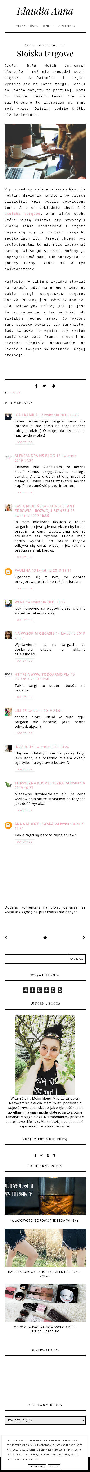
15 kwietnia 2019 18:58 (45, 676)
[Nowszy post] (6, 937)
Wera (20, 602)
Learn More (37, 1467)
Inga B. (21, 747)
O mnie (48, 25)
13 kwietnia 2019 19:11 (52, 570)
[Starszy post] (84, 937)
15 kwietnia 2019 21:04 (42, 710)
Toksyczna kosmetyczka (39, 783)
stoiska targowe (22, 214)
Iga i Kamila (26, 415)
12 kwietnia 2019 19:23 (59, 415)
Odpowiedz (24, 442)
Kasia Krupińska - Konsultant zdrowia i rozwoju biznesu (45, 508)
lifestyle (14, 393)
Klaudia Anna (45, 10)
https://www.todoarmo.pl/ (42, 674)
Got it (54, 1467)
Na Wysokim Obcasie (34, 633)
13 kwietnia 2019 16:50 (45, 513)
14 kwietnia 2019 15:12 (46, 602)
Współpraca (66, 25)
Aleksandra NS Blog (35, 455)
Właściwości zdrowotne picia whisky (45, 1220)
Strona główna (26, 25)
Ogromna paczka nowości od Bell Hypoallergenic (45, 1329)
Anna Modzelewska (34, 824)
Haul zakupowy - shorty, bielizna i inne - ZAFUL (45, 1274)
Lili (18, 710)
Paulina (23, 570)
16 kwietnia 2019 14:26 (49, 747)
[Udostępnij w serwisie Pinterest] (53, 387)
